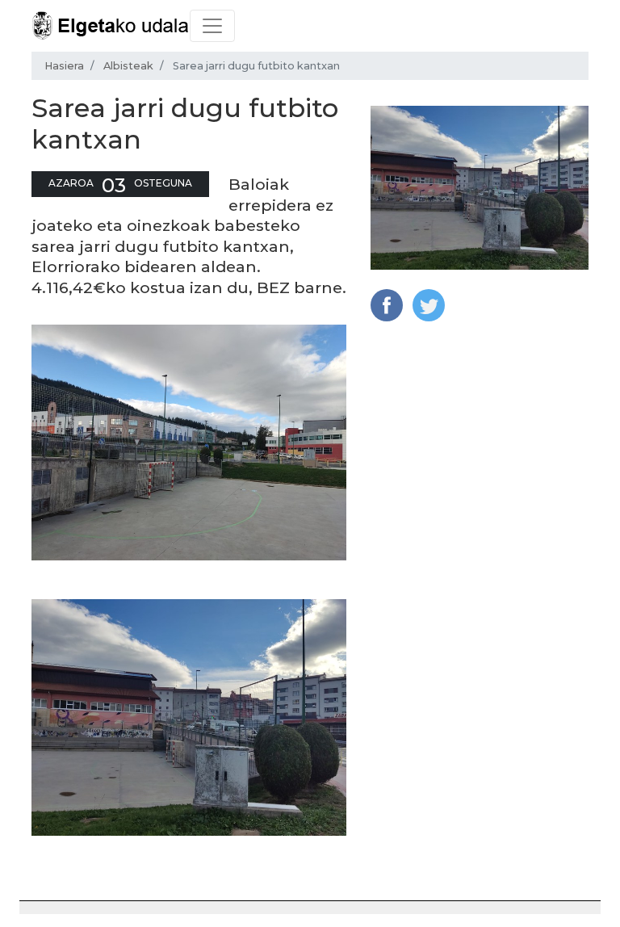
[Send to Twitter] (429, 304)
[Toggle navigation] (212, 26)
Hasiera (64, 66)
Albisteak (128, 66)
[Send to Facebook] (387, 304)
